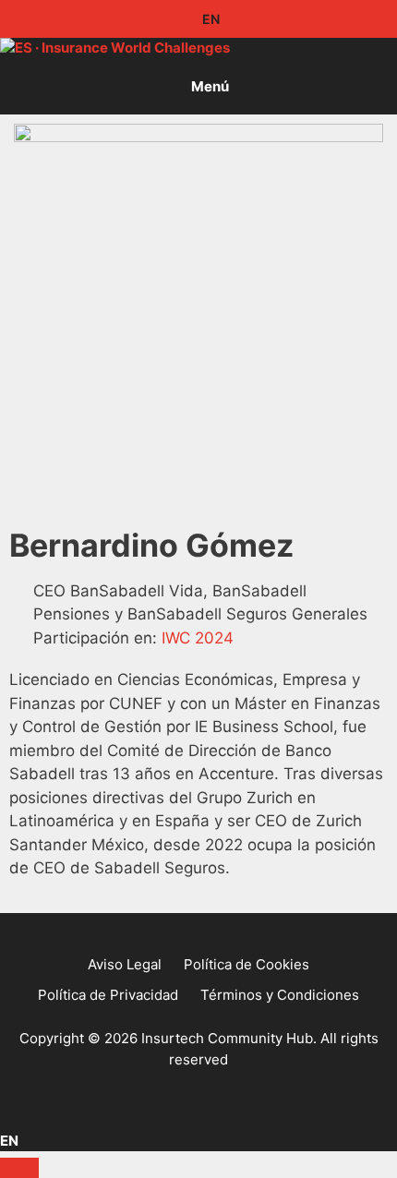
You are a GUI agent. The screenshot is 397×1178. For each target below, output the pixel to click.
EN (209, 19)
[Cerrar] (19, 1168)
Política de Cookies (246, 964)
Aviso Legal (125, 964)
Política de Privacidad (108, 995)
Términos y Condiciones (279, 995)
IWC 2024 (198, 638)
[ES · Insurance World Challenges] (115, 48)
